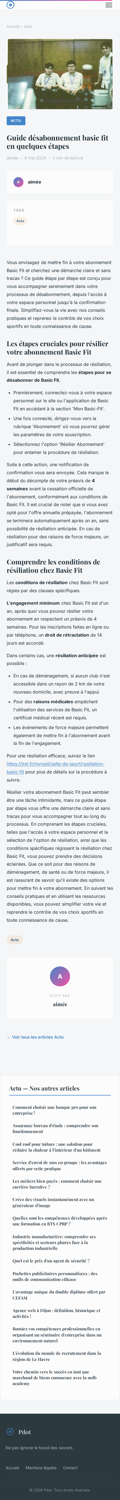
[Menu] (108, 5)
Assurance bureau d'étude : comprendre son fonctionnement (55, 1128)
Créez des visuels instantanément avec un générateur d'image (53, 1202)
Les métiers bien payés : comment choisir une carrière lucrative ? (57, 1184)
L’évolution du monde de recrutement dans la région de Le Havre (57, 1356)
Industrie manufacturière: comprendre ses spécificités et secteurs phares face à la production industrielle (54, 1242)
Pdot (24, 1432)
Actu (28, 26)
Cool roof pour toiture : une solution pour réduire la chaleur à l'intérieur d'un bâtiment (56, 1147)
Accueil (13, 26)
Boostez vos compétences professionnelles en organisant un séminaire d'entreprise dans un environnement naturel (57, 1334)
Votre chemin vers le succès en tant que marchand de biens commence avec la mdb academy (55, 1377)
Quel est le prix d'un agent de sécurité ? (51, 1260)
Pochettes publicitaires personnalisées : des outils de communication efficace (55, 1276)
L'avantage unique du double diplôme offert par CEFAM (59, 1294)
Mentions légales (41, 1467)
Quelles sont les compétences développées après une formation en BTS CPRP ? (60, 1221)
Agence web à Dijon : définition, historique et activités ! (56, 1313)
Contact (70, 1467)
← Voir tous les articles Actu (35, 1037)
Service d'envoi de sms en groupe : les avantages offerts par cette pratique (60, 1165)
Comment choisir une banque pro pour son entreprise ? (54, 1110)
